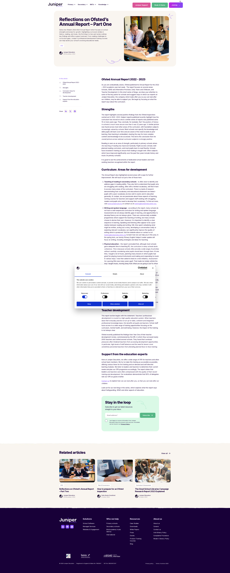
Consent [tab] (88, 274)
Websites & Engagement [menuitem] (91, 529)
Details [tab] (115, 274)
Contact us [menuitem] (157, 529)
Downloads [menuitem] (134, 526)
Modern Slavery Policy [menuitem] (161, 539)
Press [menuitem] (132, 532)
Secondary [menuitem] (82, 4)
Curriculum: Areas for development (69, 91)
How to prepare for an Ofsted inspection (110, 490)
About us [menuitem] (156, 523)
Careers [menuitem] (156, 526)
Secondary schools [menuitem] (113, 526)
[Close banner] (152, 268)
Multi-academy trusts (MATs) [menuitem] (113, 531)
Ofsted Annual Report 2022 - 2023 (71, 83)
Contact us (105, 381)
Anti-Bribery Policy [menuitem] (159, 532)
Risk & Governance (104, 485)
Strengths (65, 87)
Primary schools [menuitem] (112, 523)
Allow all (141, 304)
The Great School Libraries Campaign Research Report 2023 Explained (152, 490)
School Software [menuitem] (88, 523)
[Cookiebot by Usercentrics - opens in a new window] (139, 268)
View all (164, 453)
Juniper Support (141, 5)
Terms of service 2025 (162, 563)
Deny (89, 304)
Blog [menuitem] (131, 544)
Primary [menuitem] (70, 4)
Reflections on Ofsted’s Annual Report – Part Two (76, 490)
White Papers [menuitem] (134, 529)
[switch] (104, 296)
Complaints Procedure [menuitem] (161, 535)
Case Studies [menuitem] (134, 523)
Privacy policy (149, 563)
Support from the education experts (71, 100)
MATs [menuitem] (92, 4)
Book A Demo (160, 5)
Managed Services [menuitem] (89, 526)
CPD (61, 45)
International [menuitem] (110, 535)
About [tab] (142, 274)
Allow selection (115, 304)
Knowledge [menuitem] (102, 4)
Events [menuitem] (132, 535)
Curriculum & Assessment (143, 485)
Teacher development (69, 96)
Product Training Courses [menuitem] (135, 540)
